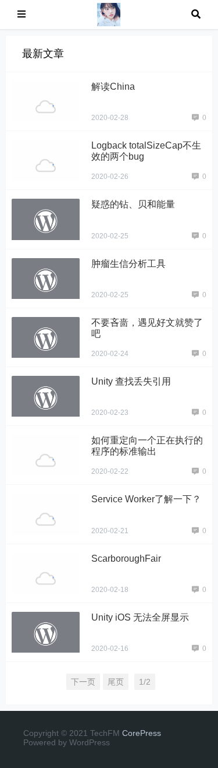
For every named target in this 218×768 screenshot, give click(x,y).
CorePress (141, 733)
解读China (113, 86)
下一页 (83, 681)
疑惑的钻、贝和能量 (133, 204)
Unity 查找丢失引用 (131, 381)
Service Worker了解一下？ (146, 499)
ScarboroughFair (126, 558)
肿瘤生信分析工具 (128, 264)
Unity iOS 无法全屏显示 (140, 617)
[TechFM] (108, 14)
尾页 (116, 681)
